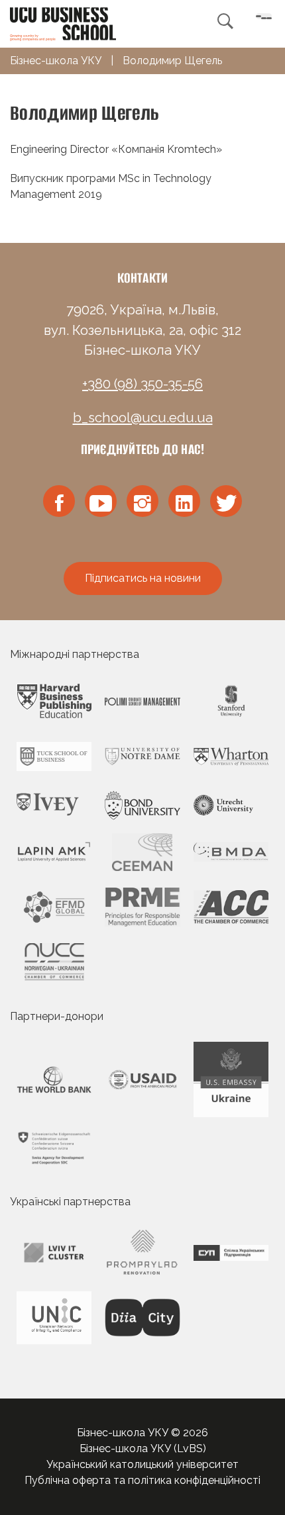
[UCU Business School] (63, 23)
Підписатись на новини (143, 578)
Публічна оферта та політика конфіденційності (142, 1480)
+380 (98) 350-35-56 (142, 384)
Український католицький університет (142, 1464)
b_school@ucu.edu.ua (143, 418)
